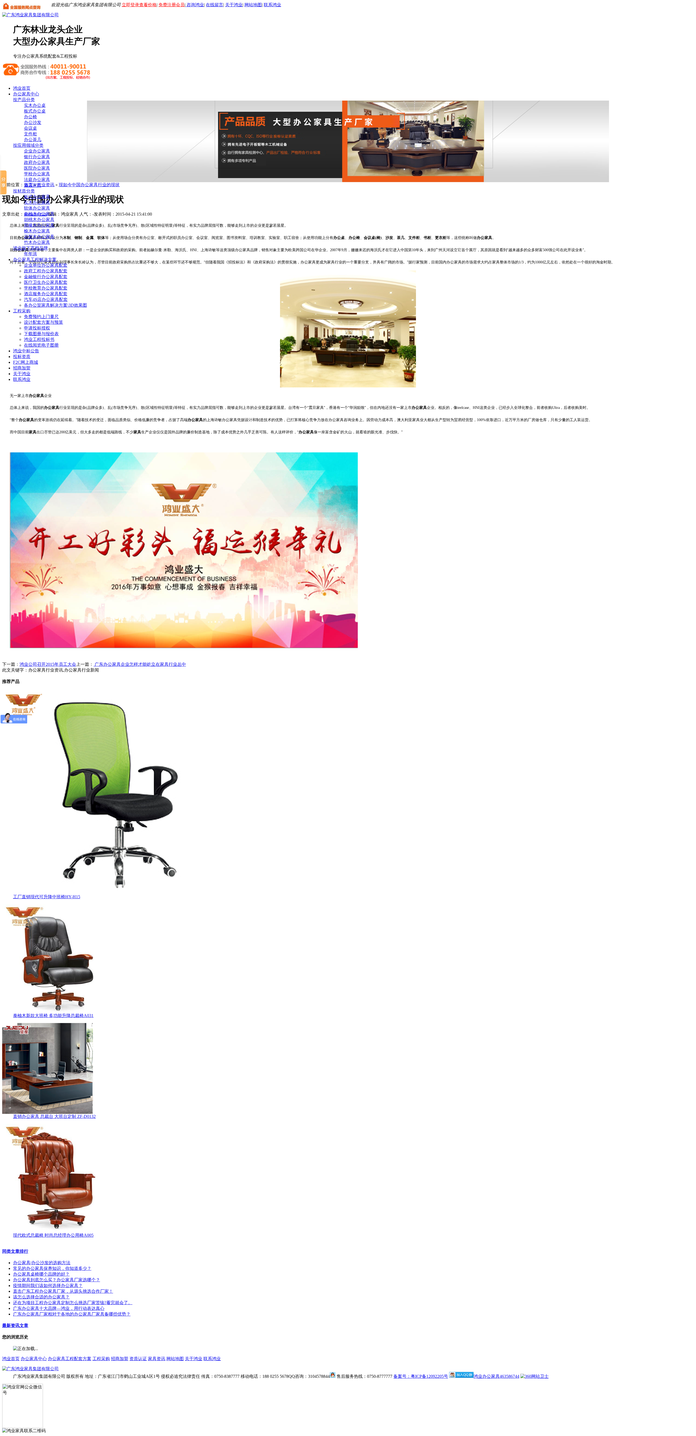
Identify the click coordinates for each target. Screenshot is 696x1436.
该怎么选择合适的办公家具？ (41, 1297)
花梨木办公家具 (39, 236)
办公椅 (30, 116)
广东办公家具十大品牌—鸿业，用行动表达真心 (58, 1308)
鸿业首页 (21, 88)
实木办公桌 (35, 105)
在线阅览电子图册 (41, 345)
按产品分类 (24, 99)
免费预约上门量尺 (41, 316)
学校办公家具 (37, 174)
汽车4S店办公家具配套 (46, 299)
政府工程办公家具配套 (45, 271)
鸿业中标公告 (26, 351)
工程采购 (21, 311)
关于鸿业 (234, 4)
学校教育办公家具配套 (45, 288)
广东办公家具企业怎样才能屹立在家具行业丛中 (140, 664)
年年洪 (30, 253)
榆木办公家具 (37, 231)
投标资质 (21, 356)
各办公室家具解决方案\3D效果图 (55, 305)
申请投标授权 (37, 328)
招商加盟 (21, 368)
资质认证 (138, 1358)
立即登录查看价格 (139, 4)
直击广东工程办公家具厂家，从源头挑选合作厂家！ (63, 1291)
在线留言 (214, 4)
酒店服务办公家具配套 (45, 293)
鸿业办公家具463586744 (496, 1376)
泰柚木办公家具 (39, 214)
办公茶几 (32, 139)
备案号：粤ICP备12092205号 (420, 1376)
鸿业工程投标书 (39, 339)
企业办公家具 (37, 151)
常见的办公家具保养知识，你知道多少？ (52, 1268)
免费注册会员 (172, 4)
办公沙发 (32, 122)
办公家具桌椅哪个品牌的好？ (41, 1274)
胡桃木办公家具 (39, 219)
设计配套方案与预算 (43, 322)
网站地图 (253, 4)
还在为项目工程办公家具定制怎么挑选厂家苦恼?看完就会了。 (72, 1302)
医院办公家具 (37, 168)
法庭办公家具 (37, 179)
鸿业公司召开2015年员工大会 (48, 664)
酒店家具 (32, 185)
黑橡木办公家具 (39, 225)
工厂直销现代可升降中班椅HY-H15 (46, 896)
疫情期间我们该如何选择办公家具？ (48, 1285)
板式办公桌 (35, 111)
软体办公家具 (37, 208)
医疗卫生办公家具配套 (45, 282)
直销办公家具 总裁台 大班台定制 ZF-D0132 (54, 1116)
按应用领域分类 (28, 145)
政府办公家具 (37, 162)
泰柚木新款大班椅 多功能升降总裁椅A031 (53, 1015)
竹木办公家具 (37, 242)
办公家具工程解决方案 (35, 259)
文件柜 (30, 134)
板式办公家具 (37, 196)
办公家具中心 (26, 94)
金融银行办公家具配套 (45, 276)
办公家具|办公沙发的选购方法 (41, 1262)
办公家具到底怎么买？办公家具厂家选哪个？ (56, 1280)
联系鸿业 (272, 4)
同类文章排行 (15, 1251)
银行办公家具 (37, 156)
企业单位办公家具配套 (45, 265)
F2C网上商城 (25, 362)
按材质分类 (24, 191)
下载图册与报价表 (41, 333)
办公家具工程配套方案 (69, 1358)
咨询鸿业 (194, 4)
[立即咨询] (332, 1376)
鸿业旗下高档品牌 (30, 248)
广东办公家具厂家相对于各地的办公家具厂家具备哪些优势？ (71, 1314)
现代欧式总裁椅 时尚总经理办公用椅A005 (53, 1235)
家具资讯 (156, 1358)
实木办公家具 (37, 202)
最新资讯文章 (15, 1325)
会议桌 (30, 128)
